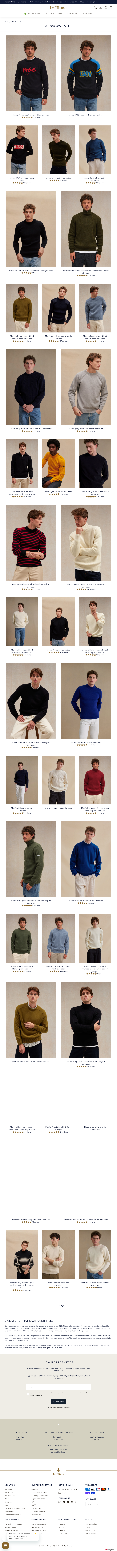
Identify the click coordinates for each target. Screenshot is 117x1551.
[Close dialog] (100, 745)
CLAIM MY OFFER (81, 782)
